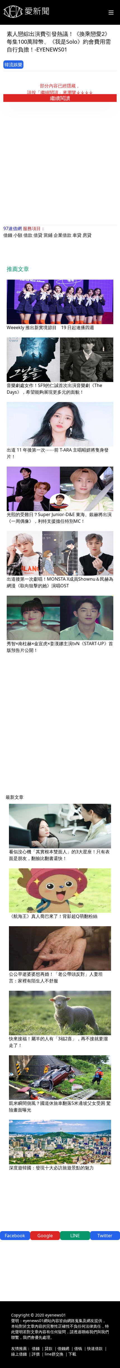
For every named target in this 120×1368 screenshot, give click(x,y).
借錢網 (63, 1348)
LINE (75, 1236)
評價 (36, 1354)
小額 (17, 235)
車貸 (77, 235)
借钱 (78, 1348)
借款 (27, 235)
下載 (72, 1354)
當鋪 (48, 235)
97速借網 (12, 228)
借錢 (7, 235)
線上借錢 (19, 1354)
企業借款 (62, 235)
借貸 (37, 235)
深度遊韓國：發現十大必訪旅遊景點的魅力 (51, 1168)
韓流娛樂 (13, 64)
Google (45, 1236)
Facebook (15, 1236)
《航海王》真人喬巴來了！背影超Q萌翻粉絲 (53, 916)
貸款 (48, 1348)
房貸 (87, 235)
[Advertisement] (60, 163)
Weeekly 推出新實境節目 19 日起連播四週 (50, 327)
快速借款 (95, 1348)
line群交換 (54, 1354)
